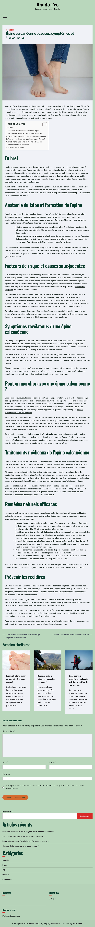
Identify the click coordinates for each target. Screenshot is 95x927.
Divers (4, 865)
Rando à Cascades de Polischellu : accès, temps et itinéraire (25, 841)
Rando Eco (47, 4)
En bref (10, 128)
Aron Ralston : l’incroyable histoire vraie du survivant (22, 836)
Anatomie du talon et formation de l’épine (23, 131)
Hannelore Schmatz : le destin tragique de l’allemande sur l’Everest (28, 832)
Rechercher (7, 812)
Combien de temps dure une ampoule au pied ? (20, 846)
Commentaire (8, 731)
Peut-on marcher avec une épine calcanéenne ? (26, 139)
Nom (5, 762)
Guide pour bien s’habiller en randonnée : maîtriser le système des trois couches (78, 680)
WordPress (77, 923)
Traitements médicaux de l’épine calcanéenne (25, 142)
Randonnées (7, 880)
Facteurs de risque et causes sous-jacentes (25, 133)
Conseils (10, 30)
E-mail (52, 762)
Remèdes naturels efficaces (18, 145)
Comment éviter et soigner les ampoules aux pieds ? (46, 679)
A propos (52, 899)
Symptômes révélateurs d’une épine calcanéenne (27, 136)
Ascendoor (55, 923)
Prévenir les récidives (16, 148)
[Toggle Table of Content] (43, 124)
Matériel (5, 875)
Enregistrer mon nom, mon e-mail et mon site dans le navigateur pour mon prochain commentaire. (45, 787)
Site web (6, 774)
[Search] (89, 16)
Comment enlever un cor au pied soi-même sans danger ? (16, 679)
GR (3, 870)
